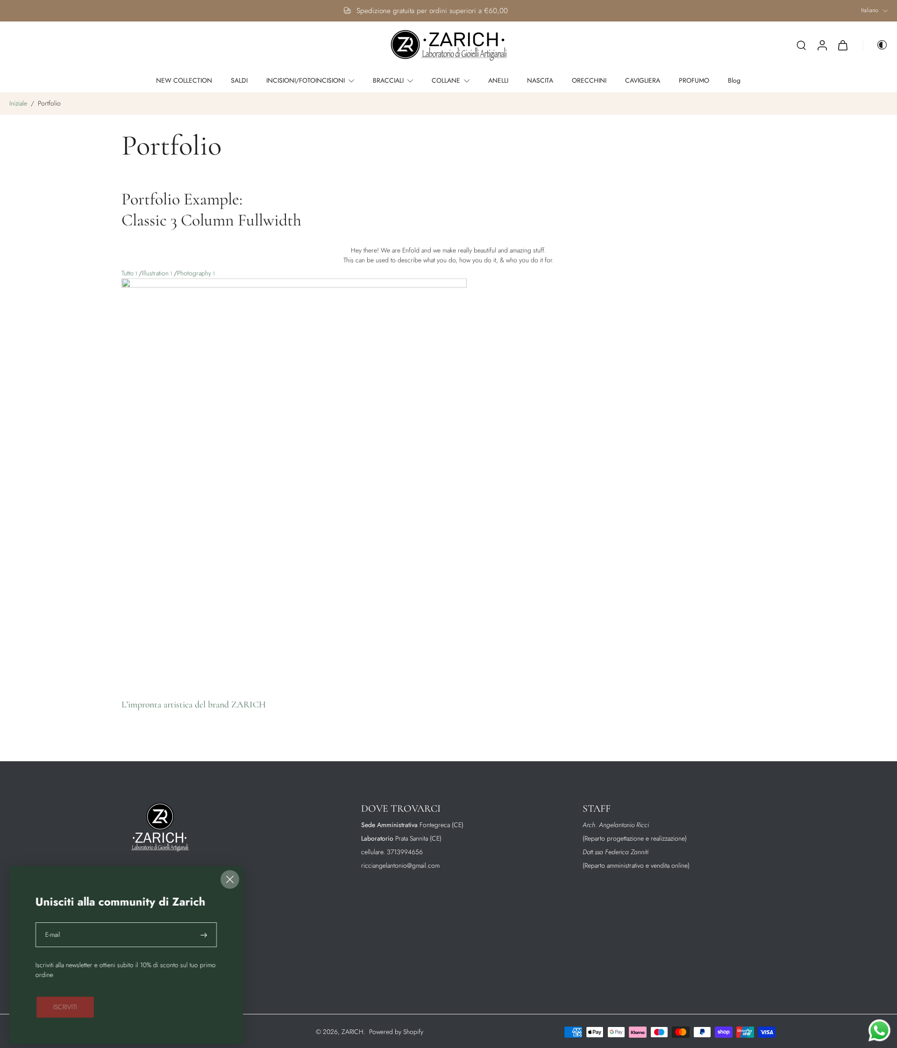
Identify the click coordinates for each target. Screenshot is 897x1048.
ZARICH (352, 1031)
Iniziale (19, 103)
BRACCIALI (388, 80)
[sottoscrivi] (204, 935)
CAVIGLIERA (642, 80)
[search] (801, 44)
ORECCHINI (589, 80)
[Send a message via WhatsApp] (879, 1030)
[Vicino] (230, 879)
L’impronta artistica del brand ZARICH (193, 704)
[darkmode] (875, 44)
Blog (734, 80)
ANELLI (498, 80)
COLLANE (446, 80)
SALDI (239, 80)
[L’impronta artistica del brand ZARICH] (294, 481)
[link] (65, 1007)
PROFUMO (694, 80)
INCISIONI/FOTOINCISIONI (305, 80)
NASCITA (540, 80)
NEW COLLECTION (184, 80)
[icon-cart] (842, 45)
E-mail (52, 934)
